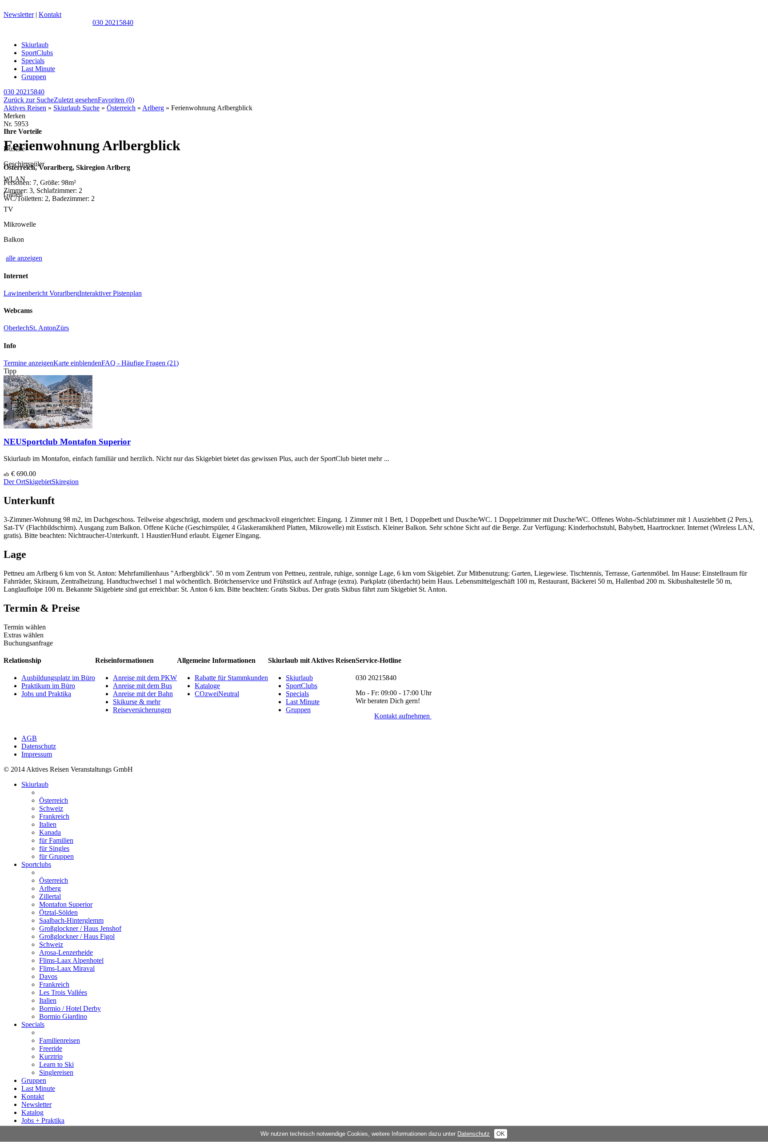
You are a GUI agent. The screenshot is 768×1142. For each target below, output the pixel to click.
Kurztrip (51, 1056)
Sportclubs (36, 864)
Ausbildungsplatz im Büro (58, 677)
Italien (47, 824)
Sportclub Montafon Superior (67, 441)
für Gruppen (56, 856)
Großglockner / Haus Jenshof (80, 928)
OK (500, 1133)
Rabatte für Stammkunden (231, 677)
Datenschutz (38, 746)
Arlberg (153, 108)
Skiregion (65, 481)
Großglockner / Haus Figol (77, 936)
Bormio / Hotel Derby (70, 1008)
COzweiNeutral (217, 693)
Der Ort (14, 481)
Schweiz (51, 808)
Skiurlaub (34, 44)
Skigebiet (38, 481)
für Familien (56, 840)
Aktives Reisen (25, 108)
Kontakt (50, 14)
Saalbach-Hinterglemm (71, 920)
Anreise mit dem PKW (145, 677)
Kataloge (207, 685)
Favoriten (116, 100)
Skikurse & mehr (136, 701)
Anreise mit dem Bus (142, 685)
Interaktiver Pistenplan (110, 293)
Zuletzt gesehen (76, 100)
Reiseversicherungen (142, 709)
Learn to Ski (56, 1064)
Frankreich (54, 816)
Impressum (36, 754)
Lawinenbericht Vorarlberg (41, 293)
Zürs (62, 328)
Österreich (121, 108)
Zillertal (50, 896)
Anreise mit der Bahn (143, 693)
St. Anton (42, 328)
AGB (29, 738)
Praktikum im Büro (48, 685)
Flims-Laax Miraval (67, 968)
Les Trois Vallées (63, 992)
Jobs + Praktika (42, 1120)
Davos (48, 976)
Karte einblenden (77, 363)
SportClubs (37, 52)
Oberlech (16, 328)
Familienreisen (59, 1040)
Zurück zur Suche (29, 100)
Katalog (32, 1112)
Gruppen (33, 76)
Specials (32, 60)
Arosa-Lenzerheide (66, 952)
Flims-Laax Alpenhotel (71, 960)
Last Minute (38, 68)
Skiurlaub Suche (76, 108)
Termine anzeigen (28, 363)
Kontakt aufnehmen (403, 716)
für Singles (54, 848)
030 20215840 (112, 22)
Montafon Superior (65, 904)
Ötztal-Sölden (58, 912)
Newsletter (19, 14)
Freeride (50, 1048)
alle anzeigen (24, 258)
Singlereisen (56, 1072)
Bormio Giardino (63, 1016)
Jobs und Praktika (46, 693)
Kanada (50, 832)
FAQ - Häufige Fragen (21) (140, 363)
